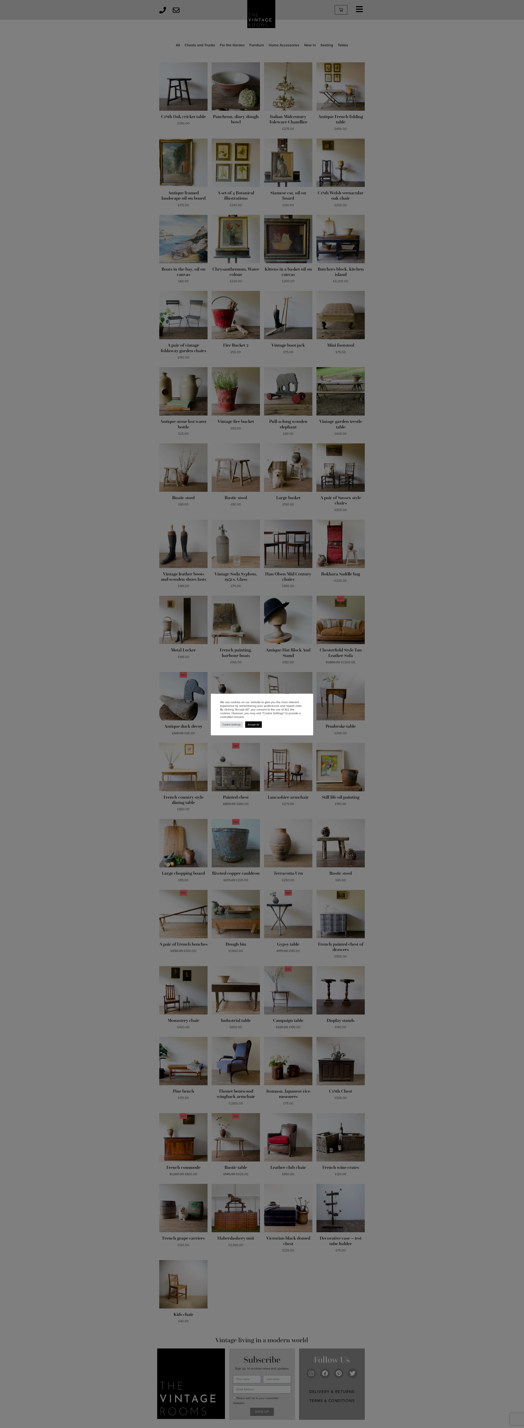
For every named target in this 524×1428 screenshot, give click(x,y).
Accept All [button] (253, 725)
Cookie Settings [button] (231, 725)
